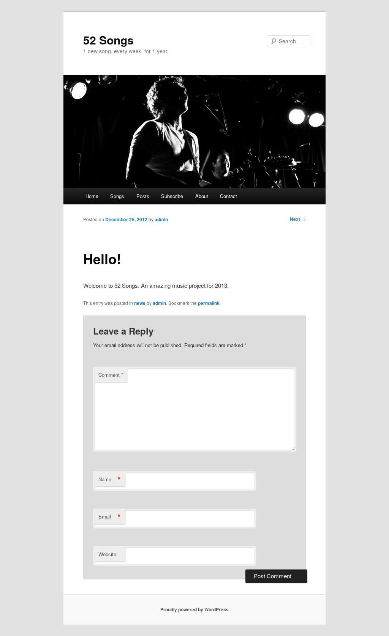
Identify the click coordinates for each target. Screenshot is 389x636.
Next (298, 219)
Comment (110, 374)
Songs (117, 196)
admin (161, 219)
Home (91, 196)
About (201, 196)
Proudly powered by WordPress (194, 609)
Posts (142, 196)
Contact (228, 196)
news (139, 303)
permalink (209, 303)
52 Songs (108, 40)
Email (109, 517)
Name (109, 479)
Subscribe (172, 196)
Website (107, 554)
